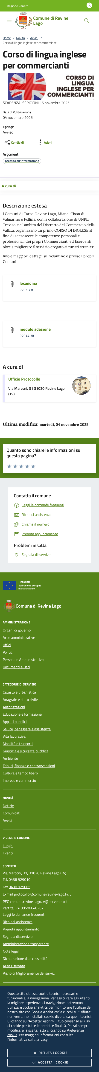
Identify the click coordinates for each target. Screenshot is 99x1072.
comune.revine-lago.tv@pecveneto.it (39, 901)
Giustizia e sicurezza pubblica (25, 751)
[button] (17, 6)
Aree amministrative (19, 637)
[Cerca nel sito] (86, 20)
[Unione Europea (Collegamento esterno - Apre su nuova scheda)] (49, 586)
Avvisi (34, 37)
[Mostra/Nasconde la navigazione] (9, 20)
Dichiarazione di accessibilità (25, 958)
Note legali (11, 951)
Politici (8, 652)
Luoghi (8, 845)
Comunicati (11, 813)
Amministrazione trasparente (26, 944)
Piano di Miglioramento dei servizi (29, 973)
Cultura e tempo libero (20, 773)
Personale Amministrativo (23, 659)
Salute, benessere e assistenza (27, 729)
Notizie (8, 805)
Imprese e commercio (19, 780)
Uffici (7, 645)
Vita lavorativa (14, 736)
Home (7, 37)
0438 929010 (19, 879)
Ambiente (10, 758)
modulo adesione (35, 329)
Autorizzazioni (14, 707)
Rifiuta (53, 1052)
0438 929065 (19, 887)
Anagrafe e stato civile (20, 699)
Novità (20, 37)
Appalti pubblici (15, 721)
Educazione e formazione (22, 714)
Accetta (53, 1062)
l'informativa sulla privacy (27, 1039)
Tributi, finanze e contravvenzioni (29, 765)
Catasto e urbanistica (19, 692)
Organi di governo (17, 630)
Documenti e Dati (16, 667)
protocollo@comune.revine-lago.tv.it (42, 894)
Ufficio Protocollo (24, 379)
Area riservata (14, 966)
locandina (28, 283)
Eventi (8, 853)
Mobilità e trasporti (18, 743)
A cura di (9, 186)
